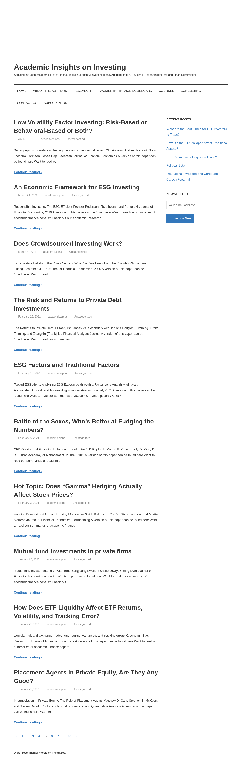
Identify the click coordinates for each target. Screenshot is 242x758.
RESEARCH (82, 91)
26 (69, 736)
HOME (21, 91)
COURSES (166, 91)
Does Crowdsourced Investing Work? (68, 243)
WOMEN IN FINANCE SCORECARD (126, 91)
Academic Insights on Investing (70, 67)
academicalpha (50, 138)
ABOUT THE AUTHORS (50, 91)
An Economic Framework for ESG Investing (77, 187)
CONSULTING (191, 91)
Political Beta (175, 165)
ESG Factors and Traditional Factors (66, 364)
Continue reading (27, 172)
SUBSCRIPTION (55, 103)
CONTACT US (27, 103)
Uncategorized (76, 138)
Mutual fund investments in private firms (73, 551)
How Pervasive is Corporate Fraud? (191, 157)
